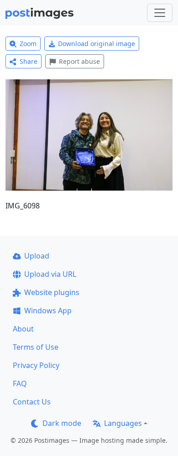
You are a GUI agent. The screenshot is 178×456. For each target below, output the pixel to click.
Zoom (28, 43)
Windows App (48, 311)
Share (28, 61)
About (23, 329)
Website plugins (51, 292)
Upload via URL (50, 274)
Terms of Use (35, 347)
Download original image (96, 43)
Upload (36, 256)
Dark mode (61, 423)
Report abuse (79, 61)
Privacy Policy (36, 365)
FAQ (20, 383)
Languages (123, 423)
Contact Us (32, 402)
